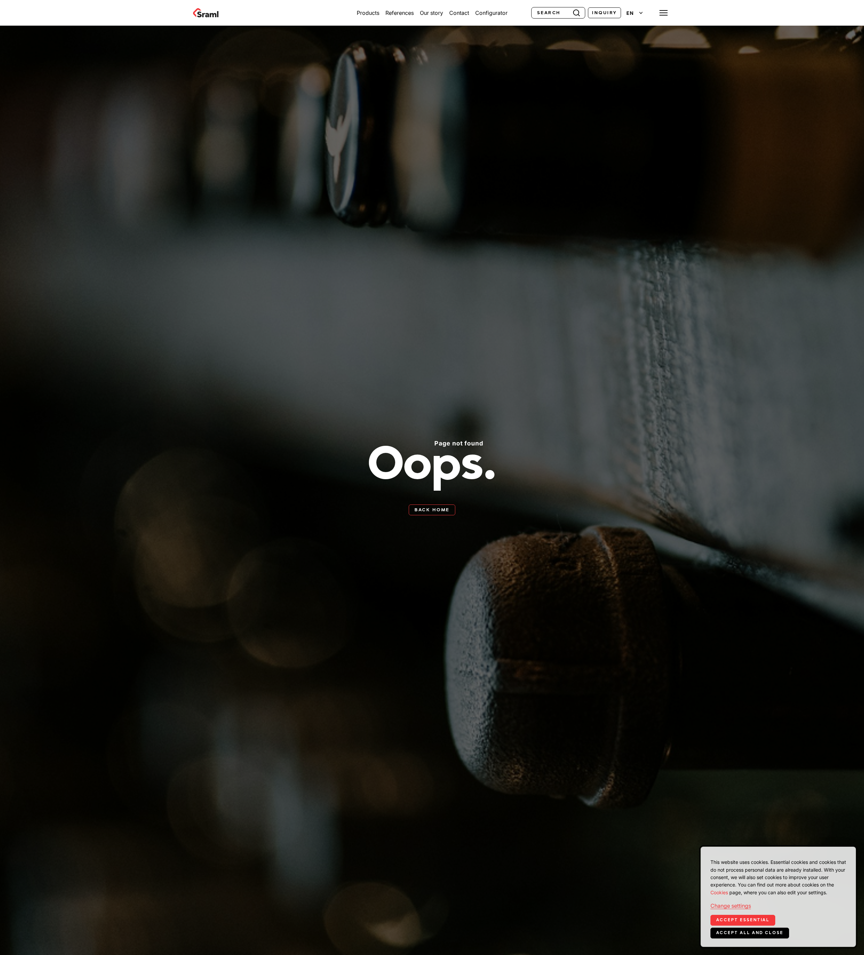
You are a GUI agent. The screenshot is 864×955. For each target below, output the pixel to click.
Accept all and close (749, 932)
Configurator (491, 12)
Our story (431, 12)
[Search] (576, 12)
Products (368, 12)
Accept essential (743, 920)
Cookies (719, 892)
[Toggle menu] (663, 12)
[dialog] (778, 897)
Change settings (730, 905)
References (399, 12)
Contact (459, 12)
